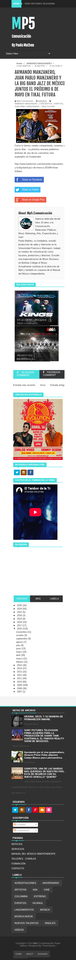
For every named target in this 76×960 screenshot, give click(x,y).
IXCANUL (38, 903)
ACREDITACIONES (25, 883)
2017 (20, 625)
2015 (20, 665)
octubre (20, 635)
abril (18, 655)
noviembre (21, 632)
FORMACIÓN (18, 863)
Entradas (21, 824)
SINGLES (50, 923)
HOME (18, 954)
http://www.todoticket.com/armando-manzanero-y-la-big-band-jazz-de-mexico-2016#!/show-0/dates (39, 168)
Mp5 (23, 23)
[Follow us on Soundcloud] (42, 810)
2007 (20, 691)
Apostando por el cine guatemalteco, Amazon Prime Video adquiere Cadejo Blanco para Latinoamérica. (44, 755)
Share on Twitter (30, 189)
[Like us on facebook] (30, 473)
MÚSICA (45, 909)
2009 (20, 685)
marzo (19, 658)
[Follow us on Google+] (35, 810)
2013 (20, 671)
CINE (47, 889)
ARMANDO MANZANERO (26, 104)
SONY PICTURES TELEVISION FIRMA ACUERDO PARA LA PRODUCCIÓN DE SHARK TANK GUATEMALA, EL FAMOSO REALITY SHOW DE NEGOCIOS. (44, 736)
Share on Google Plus (33, 199)
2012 (20, 675)
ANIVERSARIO (50, 883)
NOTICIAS (16, 844)
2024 (20, 608)
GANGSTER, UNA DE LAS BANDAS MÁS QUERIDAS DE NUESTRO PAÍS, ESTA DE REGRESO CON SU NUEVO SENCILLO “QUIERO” (44, 772)
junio (19, 648)
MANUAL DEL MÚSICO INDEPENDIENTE (33, 853)
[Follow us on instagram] (24, 473)
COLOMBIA (21, 896)
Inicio (42, 385)
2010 (20, 681)
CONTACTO (17, 868)
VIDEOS (19, 929)
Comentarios (22, 830)
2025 (20, 605)
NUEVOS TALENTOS (26, 923)
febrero (20, 662)
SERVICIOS (17, 849)
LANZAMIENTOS (24, 909)
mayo (19, 651)
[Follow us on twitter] (17, 473)
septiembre (22, 638)
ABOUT (29, 954)
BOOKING (43, 954)
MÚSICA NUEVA (23, 916)
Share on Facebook (32, 179)
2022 (20, 612)
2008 (20, 688)
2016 (20, 628)
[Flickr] (49, 810)
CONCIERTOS (45, 104)
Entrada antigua (58, 385)
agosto (20, 642)
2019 (20, 618)
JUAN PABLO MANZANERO (27, 106)
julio (18, 645)
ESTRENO (40, 896)
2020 (20, 615)
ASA (35, 889)
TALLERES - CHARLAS (23, 858)
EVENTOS (58, 104)
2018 (20, 622)
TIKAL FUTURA (48, 106)
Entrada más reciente (24, 385)
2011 (20, 678)
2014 (20, 668)
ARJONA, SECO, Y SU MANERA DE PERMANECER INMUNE (43, 718)
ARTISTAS (20, 889)
